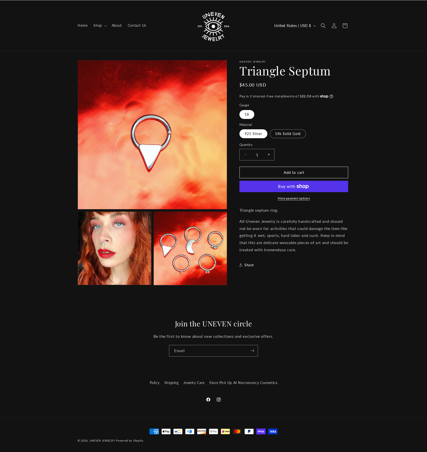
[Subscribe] (252, 351)
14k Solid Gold (288, 134)
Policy (155, 383)
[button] (99, 25)
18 (247, 114)
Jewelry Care (193, 383)
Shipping (171, 383)
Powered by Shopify (130, 440)
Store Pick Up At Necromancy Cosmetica (243, 383)
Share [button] (249, 265)
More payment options (294, 198)
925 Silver (253, 134)
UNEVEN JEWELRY (102, 440)
